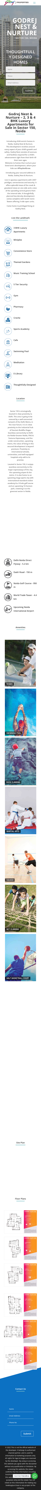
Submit (29, 90)
